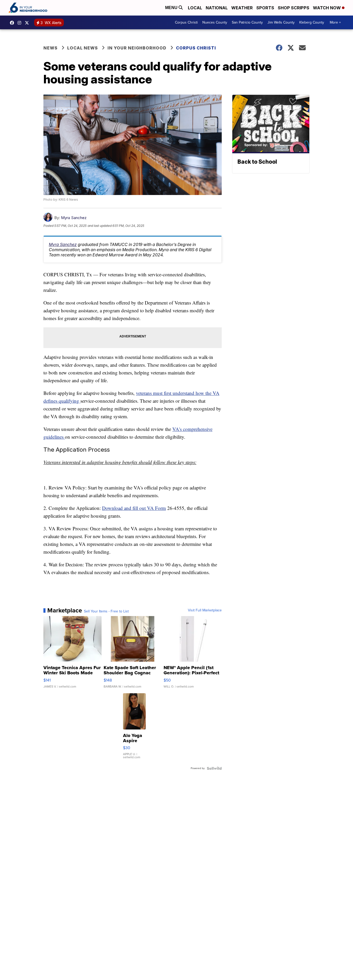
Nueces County (214, 22)
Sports (265, 7)
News (50, 47)
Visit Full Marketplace (205, 610)
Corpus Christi (186, 22)
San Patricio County (247, 22)
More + (335, 22)
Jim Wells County (281, 22)
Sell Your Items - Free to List (106, 611)
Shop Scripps (293, 7)
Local (195, 7)
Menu (172, 7)
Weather (242, 7)
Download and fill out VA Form (134, 508)
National (217, 7)
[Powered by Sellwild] (214, 768)
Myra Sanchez (74, 217)
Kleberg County (311, 22)
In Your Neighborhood (137, 47)
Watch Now (327, 7)
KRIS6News (13, 23)
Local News (82, 47)
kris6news (21, 23)
